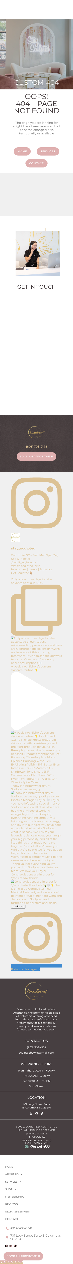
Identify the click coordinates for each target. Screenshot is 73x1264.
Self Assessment (18, 1211)
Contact (11, 1219)
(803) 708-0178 (36, 446)
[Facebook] (36, 1113)
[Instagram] (31, 1113)
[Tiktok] (42, 1113)
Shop (9, 1189)
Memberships (14, 1196)
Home (9, 1166)
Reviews (11, 1204)
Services (11, 1181)
